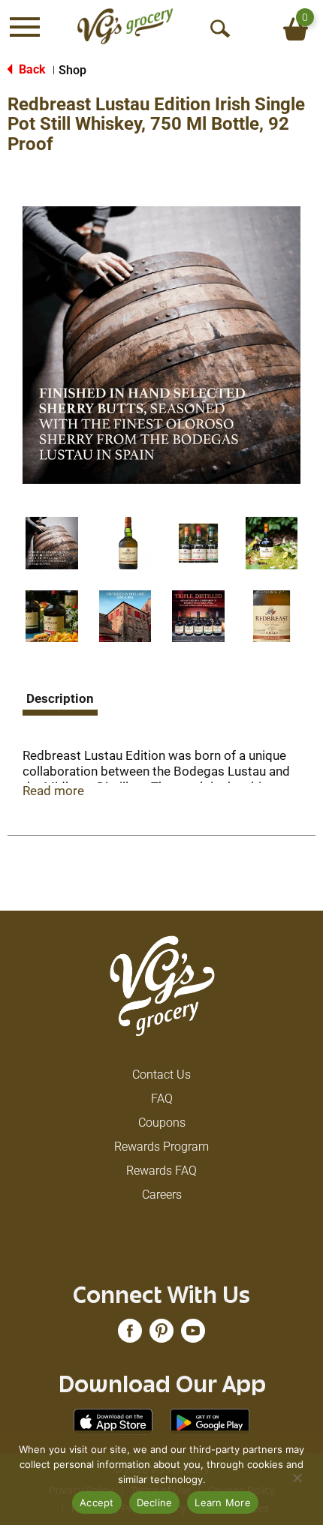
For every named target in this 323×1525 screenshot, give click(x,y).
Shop (72, 70)
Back (31, 69)
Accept (97, 1502)
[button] (52, 543)
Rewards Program (161, 1146)
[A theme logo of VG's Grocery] (125, 26)
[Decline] (297, 1477)
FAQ (162, 1098)
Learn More (223, 1502)
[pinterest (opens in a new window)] (161, 1335)
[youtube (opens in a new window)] (193, 1335)
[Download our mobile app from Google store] (210, 1421)
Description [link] (60, 698)
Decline (155, 1502)
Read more (53, 790)
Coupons (162, 1122)
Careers (162, 1194)
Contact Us (161, 1074)
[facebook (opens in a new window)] (130, 1335)
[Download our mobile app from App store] (113, 1421)
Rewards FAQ (161, 1170)
